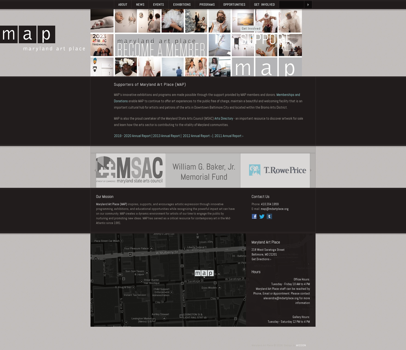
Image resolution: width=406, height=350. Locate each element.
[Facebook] (254, 216)
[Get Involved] (264, 4)
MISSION (301, 345)
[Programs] (207, 4)
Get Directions (260, 259)
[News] (139, 4)
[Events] (158, 4)
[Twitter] (262, 216)
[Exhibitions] (181, 4)
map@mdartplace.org (275, 209)
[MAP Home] (102, 4)
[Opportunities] (234, 4)
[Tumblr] (269, 216)
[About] (122, 4)
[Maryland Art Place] (42, 38)
